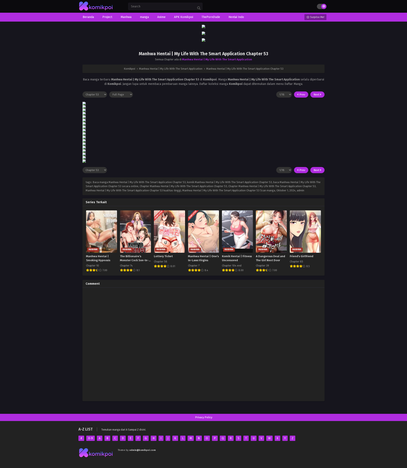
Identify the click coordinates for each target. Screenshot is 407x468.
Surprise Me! (316, 17)
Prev (302, 94)
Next (317, 94)
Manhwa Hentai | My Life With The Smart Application (217, 59)
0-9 (90, 438)
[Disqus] (203, 344)
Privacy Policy (203, 417)
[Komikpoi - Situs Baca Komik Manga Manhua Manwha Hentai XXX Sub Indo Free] (96, 10)
